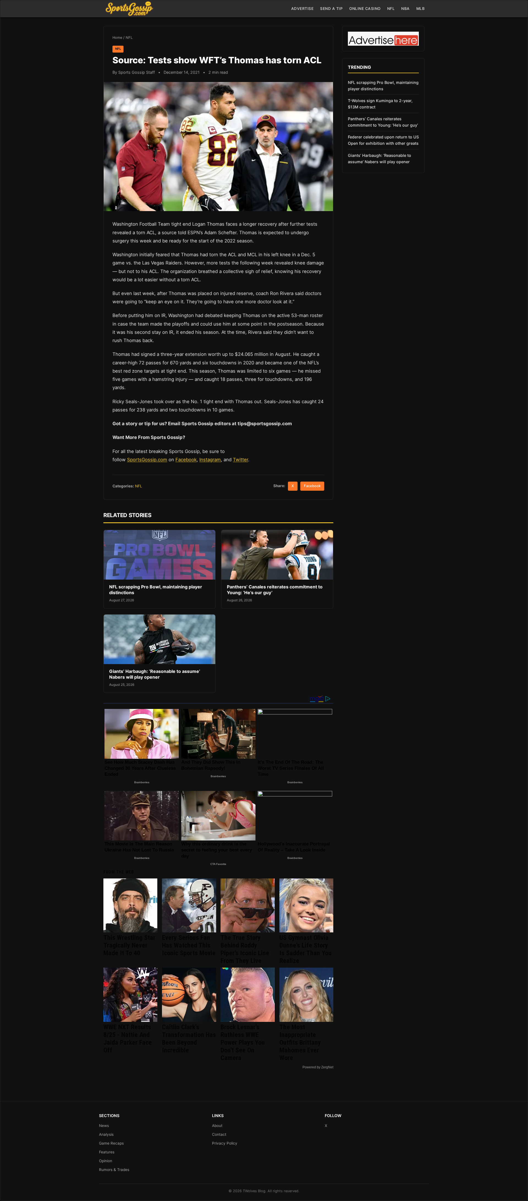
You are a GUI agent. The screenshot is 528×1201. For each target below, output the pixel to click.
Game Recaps (111, 1143)
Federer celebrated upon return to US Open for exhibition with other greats (383, 140)
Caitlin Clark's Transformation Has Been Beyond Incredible (189, 1038)
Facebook (186, 459)
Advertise (302, 8)
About (217, 1125)
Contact (219, 1134)
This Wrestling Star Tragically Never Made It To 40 (129, 945)
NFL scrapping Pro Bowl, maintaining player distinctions (383, 85)
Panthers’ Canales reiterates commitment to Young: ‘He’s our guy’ (383, 121)
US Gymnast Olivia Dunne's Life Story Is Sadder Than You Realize (305, 949)
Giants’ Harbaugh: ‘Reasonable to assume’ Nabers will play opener (154, 674)
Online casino (365, 8)
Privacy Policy (224, 1143)
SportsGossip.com (147, 459)
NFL (391, 8)
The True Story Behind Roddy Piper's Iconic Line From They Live (245, 949)
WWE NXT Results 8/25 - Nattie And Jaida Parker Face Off (127, 1038)
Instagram (210, 459)
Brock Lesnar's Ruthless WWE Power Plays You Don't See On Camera (243, 1042)
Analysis (106, 1134)
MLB (420, 8)
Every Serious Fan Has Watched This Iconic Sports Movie (189, 945)
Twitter (240, 459)
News (104, 1125)
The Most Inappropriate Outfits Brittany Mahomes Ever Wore (300, 1042)
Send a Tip (331, 8)
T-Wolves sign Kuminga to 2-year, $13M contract (380, 103)
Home (117, 38)
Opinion (105, 1161)
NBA (405, 8)
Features (106, 1152)
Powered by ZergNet (317, 1067)
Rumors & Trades (114, 1169)
